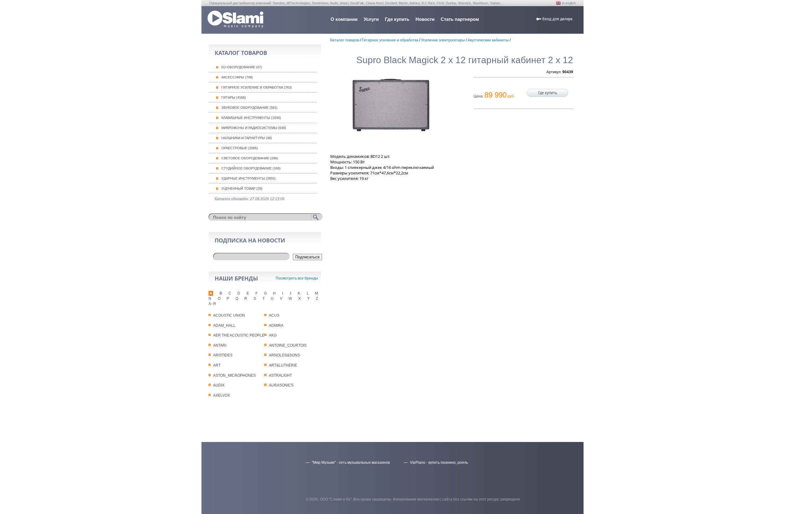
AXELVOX (221, 395)
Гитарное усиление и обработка (390, 40)
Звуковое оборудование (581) (249, 107)
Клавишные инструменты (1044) (251, 118)
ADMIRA (276, 325)
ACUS (274, 315)
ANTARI (219, 345)
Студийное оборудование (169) (251, 168)
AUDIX (218, 385)
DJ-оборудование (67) (241, 67)
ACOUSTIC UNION (229, 315)
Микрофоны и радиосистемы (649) (253, 128)
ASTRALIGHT (280, 375)
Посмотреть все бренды (297, 278)
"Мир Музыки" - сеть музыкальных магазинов (351, 462)
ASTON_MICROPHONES (234, 375)
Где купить (397, 19)
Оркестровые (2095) (239, 148)
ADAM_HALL (224, 325)
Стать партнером (460, 19)
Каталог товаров (344, 40)
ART (216, 365)
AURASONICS (281, 385)
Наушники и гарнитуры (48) (246, 138)
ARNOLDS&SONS (284, 355)
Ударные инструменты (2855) (248, 178)
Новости (425, 19)
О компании (344, 19)
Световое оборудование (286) (249, 158)
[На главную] (235, 26)
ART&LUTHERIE (283, 365)
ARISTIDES (222, 355)
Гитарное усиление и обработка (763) (256, 87)
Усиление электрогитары (443, 40)
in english (569, 3)
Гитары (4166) (233, 97)
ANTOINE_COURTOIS (288, 345)
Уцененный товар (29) (241, 188)
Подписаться (307, 257)
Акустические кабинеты (488, 40)
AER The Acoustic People (238, 335)
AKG (273, 335)
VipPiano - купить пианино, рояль (439, 462)
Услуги (371, 19)
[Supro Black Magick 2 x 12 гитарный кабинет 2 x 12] (391, 105)
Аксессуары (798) (237, 77)
